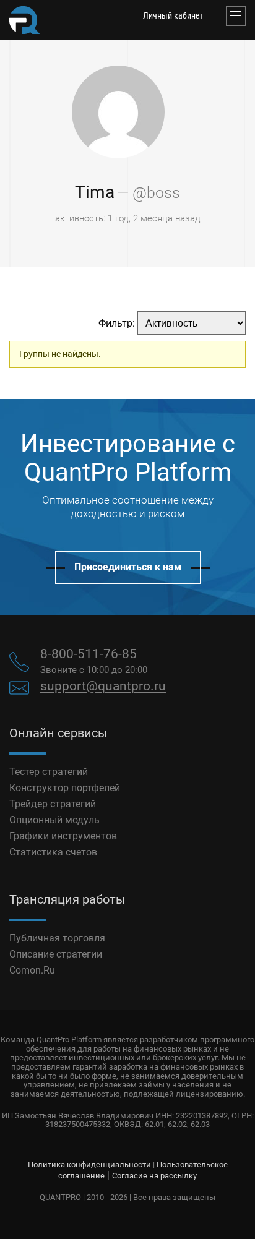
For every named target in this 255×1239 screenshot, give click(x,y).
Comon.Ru (32, 970)
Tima (95, 192)
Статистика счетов (53, 852)
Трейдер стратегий (52, 804)
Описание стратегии (55, 954)
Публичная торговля (57, 938)
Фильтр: (116, 323)
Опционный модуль (54, 820)
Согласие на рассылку (154, 1175)
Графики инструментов (63, 836)
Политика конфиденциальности (89, 1164)
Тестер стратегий (48, 772)
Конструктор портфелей (64, 788)
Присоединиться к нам (127, 567)
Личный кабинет (173, 15)
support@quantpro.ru (103, 686)
